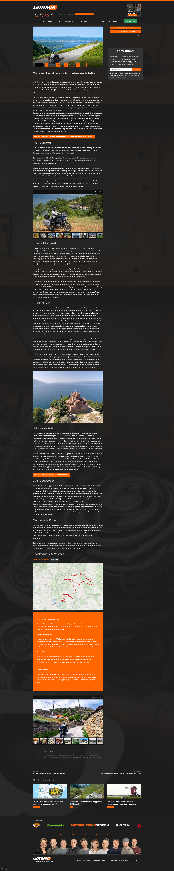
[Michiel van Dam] (37, 755)
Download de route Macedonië (41, 559)
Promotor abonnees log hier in (125, 31)
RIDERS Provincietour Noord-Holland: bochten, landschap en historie (48, 802)
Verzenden (136, 69)
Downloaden (54, 559)
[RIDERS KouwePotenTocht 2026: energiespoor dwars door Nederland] (124, 791)
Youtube (101, 835)
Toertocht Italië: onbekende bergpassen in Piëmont (86, 802)
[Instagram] (73, 835)
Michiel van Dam (45, 78)
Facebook (66, 835)
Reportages (132, 15)
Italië (72, 807)
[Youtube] (96, 835)
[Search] (139, 36)
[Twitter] (85, 835)
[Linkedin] (108, 835)
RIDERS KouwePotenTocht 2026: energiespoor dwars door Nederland (121, 802)
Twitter (90, 835)
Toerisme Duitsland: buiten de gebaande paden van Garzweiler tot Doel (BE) (67, 137)
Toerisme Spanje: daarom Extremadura (54, 475)
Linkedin (113, 835)
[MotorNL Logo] (42, 859)
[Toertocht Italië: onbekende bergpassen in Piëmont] (87, 791)
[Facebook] (60, 835)
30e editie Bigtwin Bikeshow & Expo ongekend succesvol (49, 774)
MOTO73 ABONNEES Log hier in (125, 28)
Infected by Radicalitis (131, 12)
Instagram (78, 835)
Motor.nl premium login (84, 14)
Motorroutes (36, 807)
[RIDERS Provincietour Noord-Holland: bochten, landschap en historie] (50, 791)
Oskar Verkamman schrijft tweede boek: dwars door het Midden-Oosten (120, 774)
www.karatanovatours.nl (73, 629)
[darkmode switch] (4, 869)
